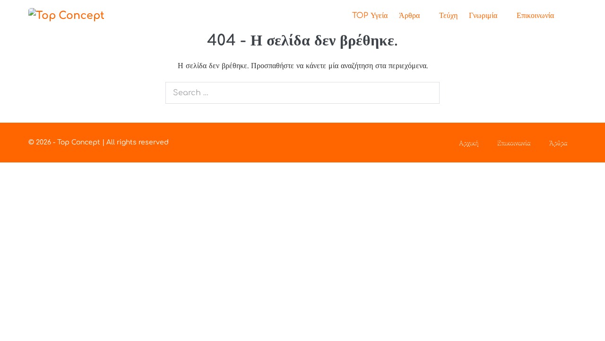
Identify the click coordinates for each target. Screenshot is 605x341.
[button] (568, 16)
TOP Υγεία (370, 15)
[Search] (427, 92)
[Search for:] (302, 93)
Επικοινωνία (535, 15)
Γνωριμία (484, 15)
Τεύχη (448, 15)
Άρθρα (410, 15)
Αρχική (468, 142)
